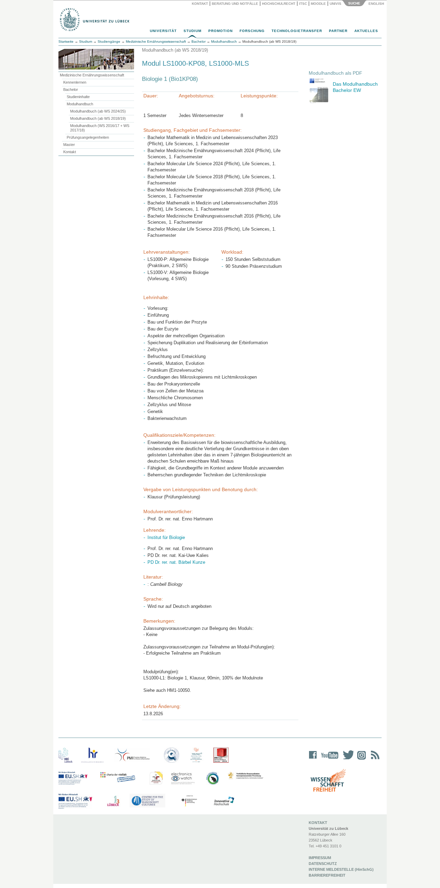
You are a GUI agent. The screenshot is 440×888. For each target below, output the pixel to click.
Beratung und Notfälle (235, 4)
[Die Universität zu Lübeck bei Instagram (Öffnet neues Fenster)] (360, 759)
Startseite (66, 41)
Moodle (318, 4)
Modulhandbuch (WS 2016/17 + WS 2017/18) (99, 128)
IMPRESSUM (320, 858)
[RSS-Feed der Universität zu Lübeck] (374, 759)
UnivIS (335, 4)
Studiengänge (109, 41)
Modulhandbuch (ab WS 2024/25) (98, 111)
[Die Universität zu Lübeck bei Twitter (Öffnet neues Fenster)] (346, 759)
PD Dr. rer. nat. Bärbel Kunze (176, 562)
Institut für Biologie (166, 537)
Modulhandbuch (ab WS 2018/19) (98, 118)
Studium (192, 31)
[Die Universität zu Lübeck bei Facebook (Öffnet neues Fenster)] (313, 759)
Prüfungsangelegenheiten (88, 137)
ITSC (303, 4)
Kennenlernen (74, 82)
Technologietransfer (297, 31)
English (376, 4)
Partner (338, 31)
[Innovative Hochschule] (223, 801)
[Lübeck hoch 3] (113, 801)
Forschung (252, 31)
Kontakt (200, 4)
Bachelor (70, 89)
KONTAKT (318, 823)
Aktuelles (366, 31)
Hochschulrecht (278, 4)
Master (69, 144)
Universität (163, 31)
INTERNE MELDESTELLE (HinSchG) (341, 869)
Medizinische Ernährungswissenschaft (92, 75)
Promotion (220, 31)
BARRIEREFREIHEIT (327, 875)
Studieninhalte (78, 97)
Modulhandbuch (80, 104)
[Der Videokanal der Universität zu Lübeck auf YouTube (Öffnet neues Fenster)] (328, 759)
